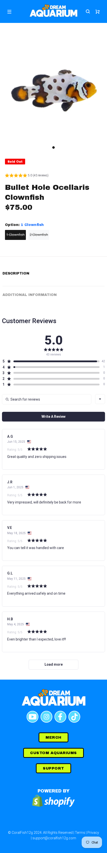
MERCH (53, 737)
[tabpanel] (53, 89)
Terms (80, 833)
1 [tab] (53, 147)
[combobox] (100, 399)
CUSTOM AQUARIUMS (53, 753)
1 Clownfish (15, 235)
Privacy (93, 833)
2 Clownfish (39, 235)
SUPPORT (53, 768)
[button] (27, 176)
